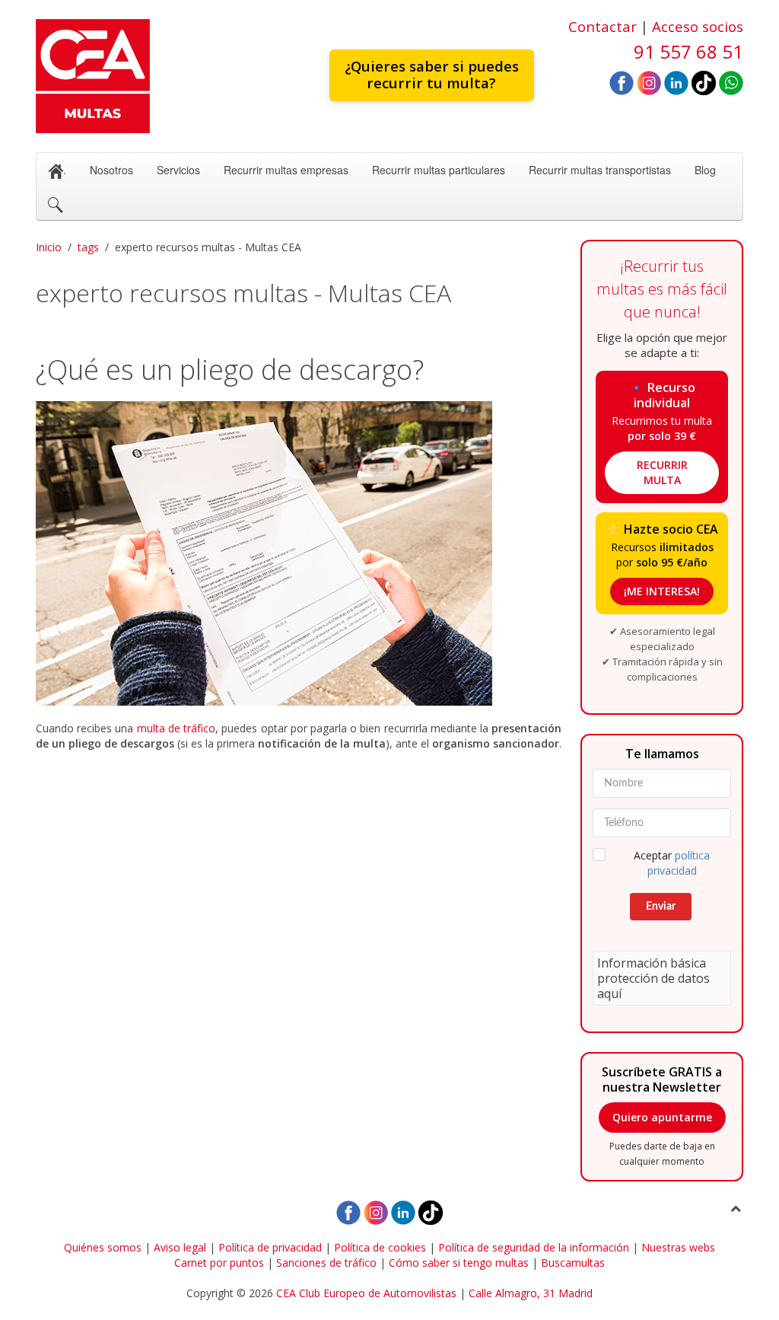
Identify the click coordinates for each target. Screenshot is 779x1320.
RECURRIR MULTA (662, 472)
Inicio (49, 247)
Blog (705, 169)
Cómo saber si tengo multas (459, 1262)
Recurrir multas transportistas (600, 169)
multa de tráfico (176, 728)
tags (88, 247)
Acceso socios (697, 26)
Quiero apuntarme (662, 1117)
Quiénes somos (102, 1247)
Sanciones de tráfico (326, 1262)
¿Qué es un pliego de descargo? (230, 369)
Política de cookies (380, 1247)
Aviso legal (180, 1247)
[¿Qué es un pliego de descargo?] (298, 553)
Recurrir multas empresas (286, 169)
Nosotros (111, 169)
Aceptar (672, 863)
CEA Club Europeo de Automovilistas (366, 1293)
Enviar (661, 906)
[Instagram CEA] (649, 82)
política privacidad (679, 863)
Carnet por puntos (219, 1262)
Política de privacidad (270, 1247)
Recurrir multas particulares (438, 169)
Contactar (602, 26)
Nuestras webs (678, 1247)
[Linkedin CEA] (676, 82)
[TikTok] (704, 82)
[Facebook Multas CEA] (621, 82)
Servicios (178, 169)
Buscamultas (573, 1262)
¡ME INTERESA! (662, 591)
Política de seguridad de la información (533, 1247)
